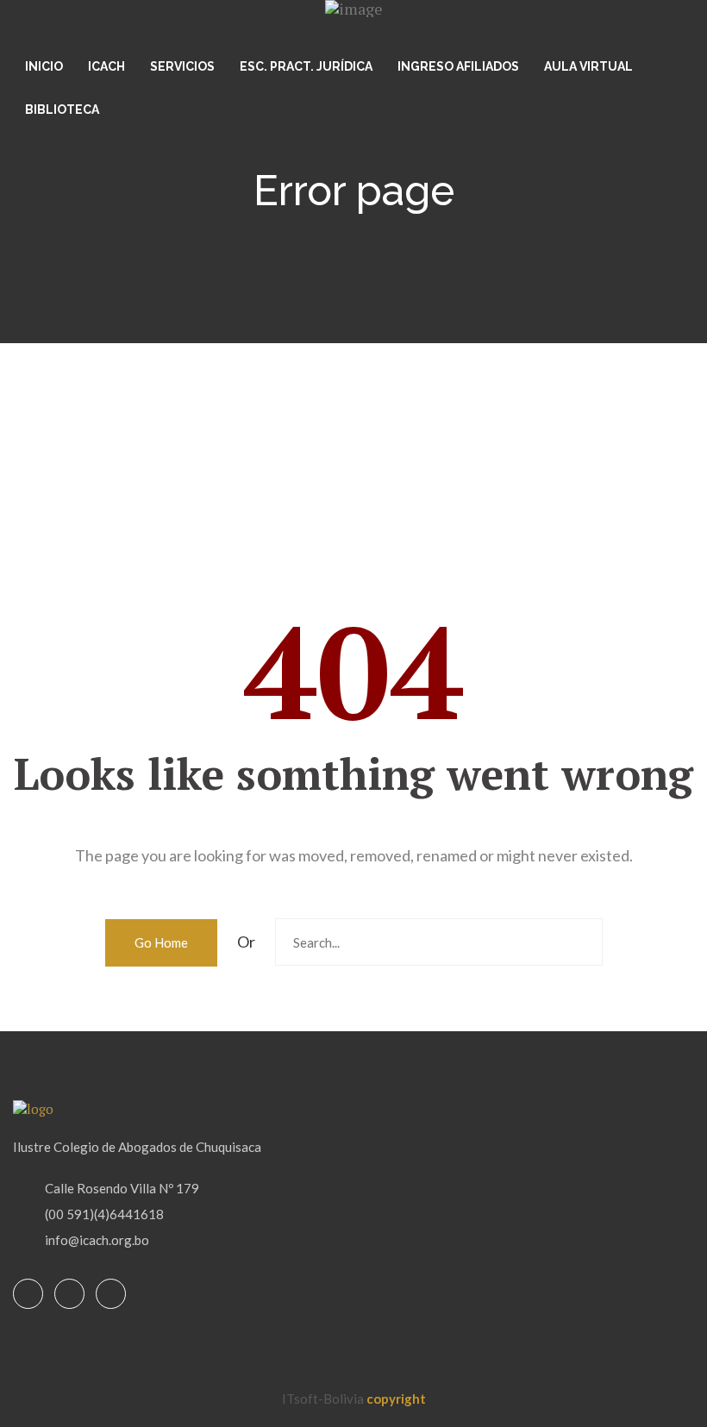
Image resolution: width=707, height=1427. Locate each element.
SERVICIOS (182, 66)
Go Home (161, 942)
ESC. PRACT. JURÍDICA (306, 66)
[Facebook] (28, 1295)
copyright (396, 1398)
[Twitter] (69, 1295)
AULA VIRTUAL (588, 66)
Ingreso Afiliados (458, 66)
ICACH (106, 66)
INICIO (44, 66)
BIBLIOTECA (62, 109)
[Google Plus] (111, 1295)
